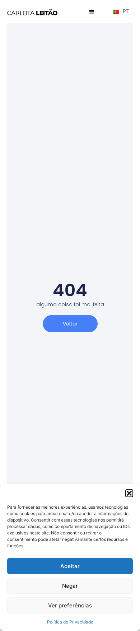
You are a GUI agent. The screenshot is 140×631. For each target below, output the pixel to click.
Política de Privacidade (70, 622)
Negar (70, 585)
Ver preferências (70, 605)
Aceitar (70, 566)
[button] (129, 493)
